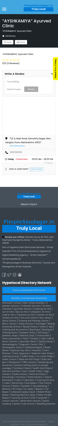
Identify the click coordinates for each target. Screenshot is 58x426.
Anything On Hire (42, 308)
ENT (41, 344)
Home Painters (35, 377)
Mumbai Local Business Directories (29, 298)
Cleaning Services (45, 380)
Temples (34, 338)
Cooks (7, 383)
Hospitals (36, 350)
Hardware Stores (22, 368)
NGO (25, 338)
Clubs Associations (11, 338)
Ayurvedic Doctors (23, 308)
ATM (33, 397)
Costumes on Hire (26, 314)
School (17, 302)
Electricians (17, 383)
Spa (50, 326)
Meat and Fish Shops (29, 359)
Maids (16, 385)
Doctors (14, 341)
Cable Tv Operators (25, 380)
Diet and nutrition (11, 371)
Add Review (10, 36)
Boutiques (47, 329)
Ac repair (28, 388)
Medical (6, 388)
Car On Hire (8, 311)
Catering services (10, 356)
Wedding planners (46, 403)
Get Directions (17, 145)
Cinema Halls (42, 335)
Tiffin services (29, 362)
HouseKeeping (40, 385)
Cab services (28, 403)
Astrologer (41, 323)
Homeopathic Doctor (12, 347)
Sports (17, 403)
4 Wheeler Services (30, 305)
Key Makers (31, 383)
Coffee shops (28, 356)
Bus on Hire (22, 311)
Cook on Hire (8, 314)
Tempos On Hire (10, 317)
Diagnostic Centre (28, 344)
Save (8, 42)
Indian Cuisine (9, 359)
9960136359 (16, 152)
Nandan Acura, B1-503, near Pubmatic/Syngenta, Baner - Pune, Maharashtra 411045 (28, 240)
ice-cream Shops (45, 356)
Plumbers (25, 385)
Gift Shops (43, 332)
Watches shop (27, 335)
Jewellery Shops (10, 335)
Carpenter (42, 397)
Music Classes (9, 323)
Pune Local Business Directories (29, 290)
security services (20, 397)
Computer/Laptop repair (23, 391)
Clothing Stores (9, 332)
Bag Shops (35, 329)
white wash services (30, 400)
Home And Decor (37, 374)
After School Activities (33, 302)
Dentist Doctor (46, 341)
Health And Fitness (42, 368)
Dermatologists (9, 344)
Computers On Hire (39, 311)
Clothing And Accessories (14, 329)
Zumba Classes (19, 374)
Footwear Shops (27, 332)
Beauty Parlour (30, 326)
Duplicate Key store (20, 350)
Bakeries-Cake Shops (42, 353)
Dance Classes (9, 320)
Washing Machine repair (23, 394)
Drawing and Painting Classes (33, 320)
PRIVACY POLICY (29, 204)
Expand (49, 163)
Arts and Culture (29, 317)
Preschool (7, 302)
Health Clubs (35, 371)
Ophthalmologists (34, 347)
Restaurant (14, 362)
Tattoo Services (25, 323)
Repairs (39, 388)
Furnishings (8, 377)
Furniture (21, 377)
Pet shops (17, 388)
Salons (43, 326)
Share (22, 42)
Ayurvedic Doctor (28, 341)
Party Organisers (21, 353)
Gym (24, 371)
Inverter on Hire (45, 314)
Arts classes (45, 317)
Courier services (10, 400)
